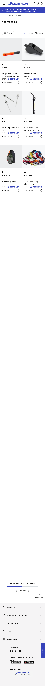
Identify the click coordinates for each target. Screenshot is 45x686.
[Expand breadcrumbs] (4, 16)
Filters (9, 33)
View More (22, 591)
